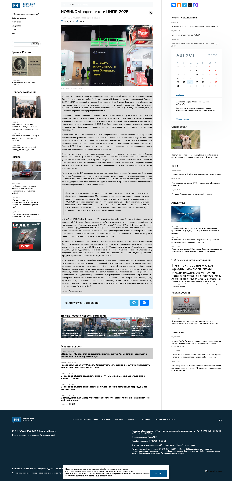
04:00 (178, 238)
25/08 (14, 80)
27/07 (13, 198)
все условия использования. (137, 473)
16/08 (173, 226)
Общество (16, 26)
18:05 (178, 190)
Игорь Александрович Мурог (196, 277)
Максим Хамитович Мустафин (204, 284)
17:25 (18, 145)
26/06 (14, 212)
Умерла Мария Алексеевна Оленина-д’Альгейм (193, 103)
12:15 (18, 133)
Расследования (181, 292)
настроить (80, 475)
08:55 (178, 170)
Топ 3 (174, 165)
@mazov (43, 435)
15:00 (178, 361)
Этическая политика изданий (85, 419)
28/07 (173, 361)
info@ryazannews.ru (165, 445)
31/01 (173, 319)
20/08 (173, 190)
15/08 (173, 247)
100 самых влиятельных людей (25, 14)
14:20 (178, 179)
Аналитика (16, 22)
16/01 (13, 184)
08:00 (18, 184)
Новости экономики (184, 17)
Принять (158, 473)
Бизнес (16, 156)
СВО (14, 29)
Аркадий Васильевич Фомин (193, 269)
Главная (66, 5)
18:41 (178, 22)
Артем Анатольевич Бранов (197, 281)
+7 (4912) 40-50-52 (157, 441)
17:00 (18, 198)
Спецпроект (179, 126)
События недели (19, 18)
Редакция (119, 419)
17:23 (18, 212)
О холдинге (145, 419)
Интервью (177, 332)
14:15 (178, 350)
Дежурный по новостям (165, 419)
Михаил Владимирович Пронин (193, 272)
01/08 (173, 350)
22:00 (178, 247)
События (180, 95)
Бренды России (21, 52)
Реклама (131, 419)
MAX (53, 435)
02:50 (178, 319)
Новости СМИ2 (68, 404)
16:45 (18, 122)
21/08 (173, 179)
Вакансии (106, 419)
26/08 (14, 122)
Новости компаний (24, 92)
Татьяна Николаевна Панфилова (192, 275)
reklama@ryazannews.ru (185, 445)
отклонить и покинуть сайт (100, 475)
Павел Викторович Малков (192, 265)
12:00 (178, 337)
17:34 (18, 80)
